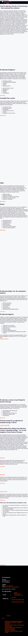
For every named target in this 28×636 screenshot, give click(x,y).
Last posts (13, 597)
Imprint (15, 592)
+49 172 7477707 (5, 425)
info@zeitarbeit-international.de (12, 586)
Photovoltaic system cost (10, 629)
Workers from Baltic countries (17, 601)
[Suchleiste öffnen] (3, 3)
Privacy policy (17, 593)
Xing (3, 618)
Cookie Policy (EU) (18, 595)
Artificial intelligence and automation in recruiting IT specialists (13, 628)
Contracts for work (3, 491)
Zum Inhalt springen (4, 0)
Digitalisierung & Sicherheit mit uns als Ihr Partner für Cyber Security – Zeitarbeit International (14, 622)
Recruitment (2, 474)
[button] (6, 594)
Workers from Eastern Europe (17, 599)
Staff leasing (2, 457)
